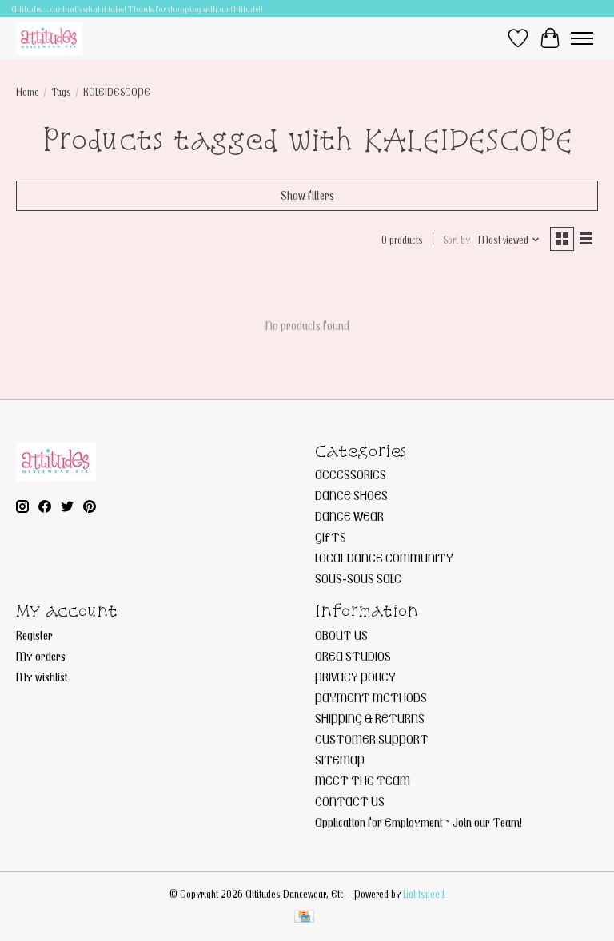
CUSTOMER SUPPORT (372, 739)
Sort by (456, 239)
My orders (41, 656)
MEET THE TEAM (362, 780)
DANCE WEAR (349, 516)
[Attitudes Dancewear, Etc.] (49, 38)
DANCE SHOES (351, 495)
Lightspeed (424, 893)
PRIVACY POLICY (355, 676)
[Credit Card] (304, 917)
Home (27, 91)
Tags (61, 91)
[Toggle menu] (582, 38)
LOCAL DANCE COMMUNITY (384, 557)
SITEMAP (340, 759)
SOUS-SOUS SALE (358, 578)
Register (34, 635)
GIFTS (330, 537)
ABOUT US (341, 635)
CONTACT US (350, 801)
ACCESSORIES (350, 474)
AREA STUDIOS (353, 656)
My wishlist (42, 676)
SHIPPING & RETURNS (370, 718)
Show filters (307, 195)
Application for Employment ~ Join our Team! (418, 822)
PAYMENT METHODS (371, 697)
